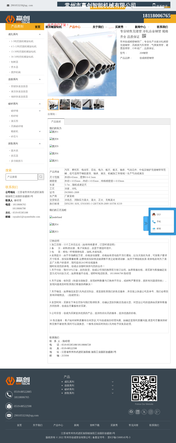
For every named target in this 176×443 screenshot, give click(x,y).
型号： (123, 53)
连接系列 (13, 79)
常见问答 (133, 425)
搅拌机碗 (16, 72)
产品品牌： (126, 58)
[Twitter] (144, 412)
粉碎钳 (14, 116)
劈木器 (14, 67)
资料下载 (95, 425)
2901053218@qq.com (26, 415)
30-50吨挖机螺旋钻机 (22, 57)
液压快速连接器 (19, 91)
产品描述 (56, 121)
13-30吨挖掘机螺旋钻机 (23, 51)
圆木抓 (14, 150)
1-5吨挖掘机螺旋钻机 (22, 41)
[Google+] (157, 412)
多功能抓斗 (17, 161)
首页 (19, 425)
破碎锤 (14, 110)
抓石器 (14, 155)
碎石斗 (14, 136)
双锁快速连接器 (19, 86)
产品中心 (58, 425)
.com (30, 5)
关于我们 (37, 425)
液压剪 (14, 121)
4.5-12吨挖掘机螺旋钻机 (24, 46)
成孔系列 (13, 34)
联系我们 (154, 425)
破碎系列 (13, 103)
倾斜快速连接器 (19, 96)
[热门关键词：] (41, 177)
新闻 (76, 425)
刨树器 (14, 62)
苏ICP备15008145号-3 (119, 437)
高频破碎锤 (17, 126)
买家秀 (114, 425)
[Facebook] (131, 412)
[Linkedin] (137, 412)
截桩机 (14, 131)
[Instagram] (150, 412)
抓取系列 (13, 143)
